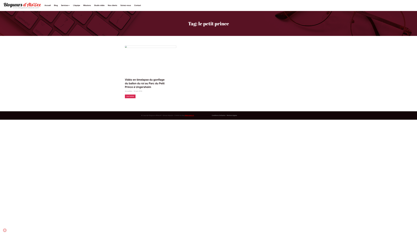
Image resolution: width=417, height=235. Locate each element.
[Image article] (150, 63)
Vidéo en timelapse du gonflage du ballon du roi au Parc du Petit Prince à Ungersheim (145, 83)
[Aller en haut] (412, 230)
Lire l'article (130, 96)
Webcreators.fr (189, 115)
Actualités (128, 91)
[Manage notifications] (5, 230)
